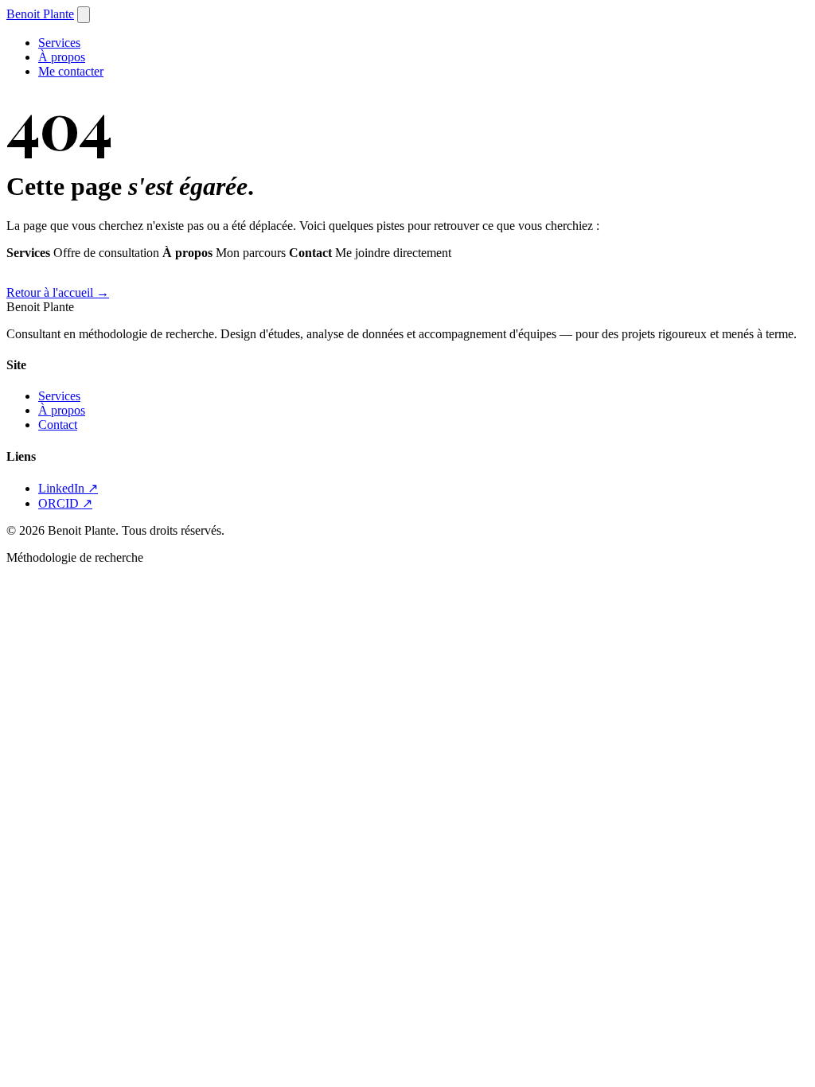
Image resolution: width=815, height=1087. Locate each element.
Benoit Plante (40, 14)
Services (59, 42)
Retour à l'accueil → (57, 292)
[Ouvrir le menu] (83, 14)
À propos (61, 57)
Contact (57, 424)
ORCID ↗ (65, 503)
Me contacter (70, 71)
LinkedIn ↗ (68, 488)
